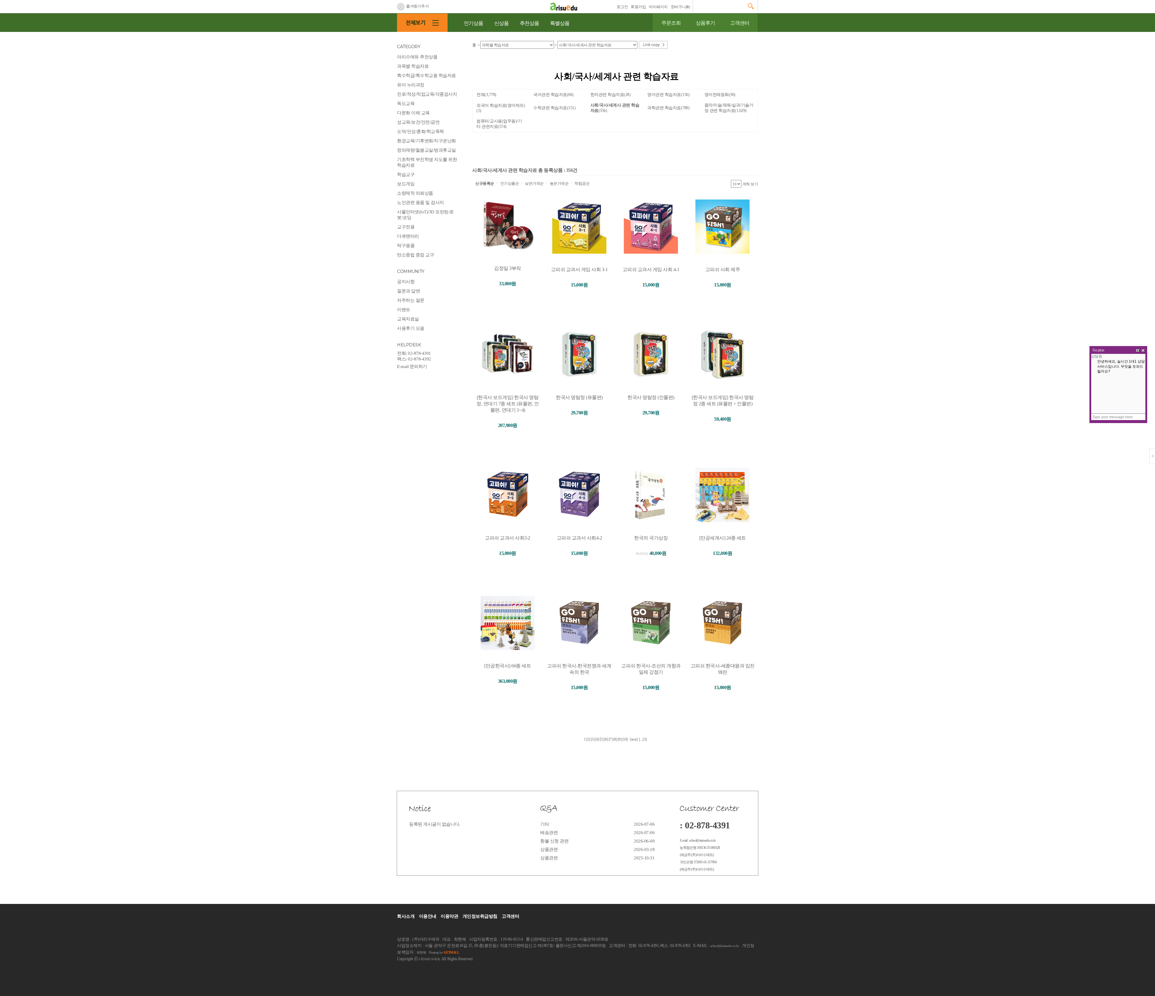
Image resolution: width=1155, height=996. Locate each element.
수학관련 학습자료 (554, 108)
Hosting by (444, 952)
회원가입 (638, 7)
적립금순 (582, 183)
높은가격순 (559, 183)
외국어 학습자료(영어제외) (500, 108)
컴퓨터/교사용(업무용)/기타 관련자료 (499, 124)
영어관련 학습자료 (668, 94)
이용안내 (427, 916)
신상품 (501, 23)
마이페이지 (658, 7)
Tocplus (1098, 350)
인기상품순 (509, 183)
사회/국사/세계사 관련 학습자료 (614, 108)
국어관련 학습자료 (553, 94)
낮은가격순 (534, 183)
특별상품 (559, 23)
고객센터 (739, 23)
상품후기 (705, 23)
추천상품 (529, 23)
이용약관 (449, 916)
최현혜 (421, 952)
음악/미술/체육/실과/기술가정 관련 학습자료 (728, 108)
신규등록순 (484, 183)
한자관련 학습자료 (610, 94)
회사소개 (405, 916)
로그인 (622, 7)
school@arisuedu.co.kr (724, 946)
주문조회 (671, 23)
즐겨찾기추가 (417, 6)
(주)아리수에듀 (429, 959)
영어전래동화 (719, 94)
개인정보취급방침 (480, 916)
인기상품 (473, 23)
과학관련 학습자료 (668, 108)
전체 (486, 94)
